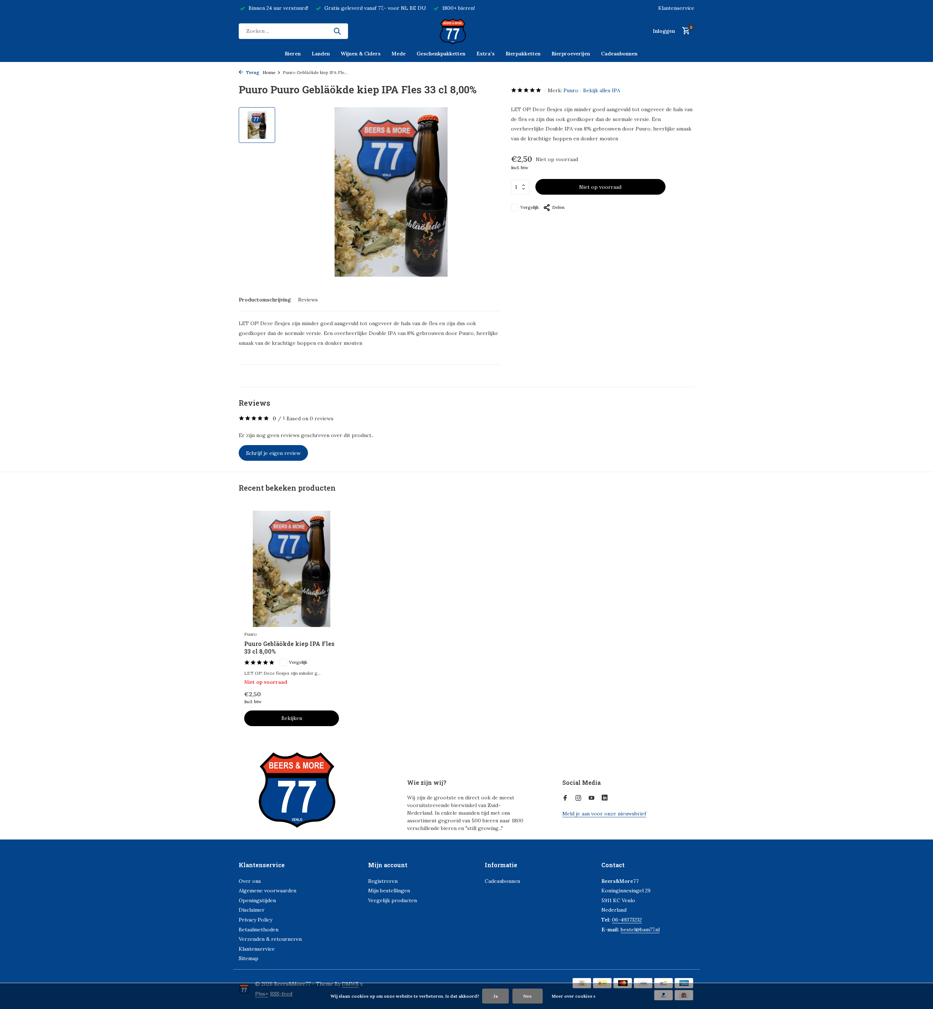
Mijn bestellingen (389, 890)
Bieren (293, 53)
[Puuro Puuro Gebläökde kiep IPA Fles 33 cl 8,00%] (291, 569)
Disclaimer (252, 910)
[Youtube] (591, 798)
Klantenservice (676, 8)
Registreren (383, 881)
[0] (684, 31)
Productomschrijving (265, 299)
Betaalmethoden (258, 929)
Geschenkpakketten (441, 53)
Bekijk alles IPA (601, 90)
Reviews (308, 299)
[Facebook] (565, 798)
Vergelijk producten (392, 900)
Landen (321, 53)
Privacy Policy (255, 919)
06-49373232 (627, 919)
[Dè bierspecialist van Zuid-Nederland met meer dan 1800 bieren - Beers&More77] (466, 31)
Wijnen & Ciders (360, 53)
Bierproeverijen (570, 53)
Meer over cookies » (574, 996)
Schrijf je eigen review (273, 453)
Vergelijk (529, 207)
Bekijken (291, 718)
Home (269, 72)
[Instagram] (578, 798)
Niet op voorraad (600, 187)
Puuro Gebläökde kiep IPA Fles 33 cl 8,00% (289, 647)
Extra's (485, 53)
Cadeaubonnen (619, 53)
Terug (252, 72)
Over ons (250, 881)
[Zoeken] (337, 31)
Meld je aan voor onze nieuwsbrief (604, 813)
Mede (398, 53)
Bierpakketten (522, 53)
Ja (495, 996)
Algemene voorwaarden (267, 890)
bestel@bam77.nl (640, 929)
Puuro (570, 90)
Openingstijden (257, 900)
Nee (527, 996)
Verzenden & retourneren (270, 939)
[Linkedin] (605, 798)
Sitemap (248, 958)
